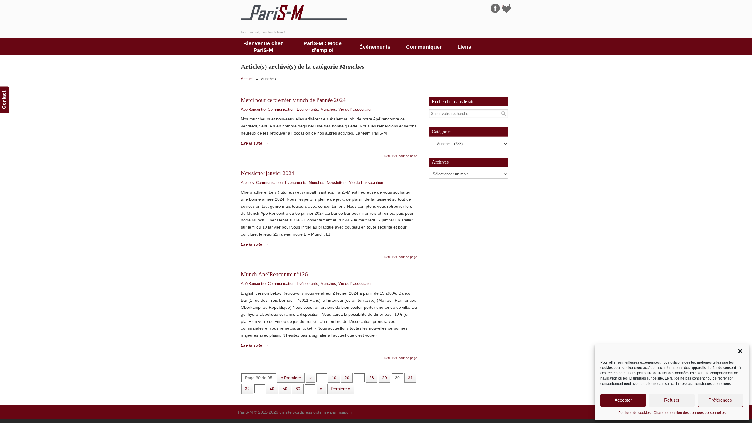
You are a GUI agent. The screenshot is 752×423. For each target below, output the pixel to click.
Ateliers (247, 182)
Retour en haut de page (400, 156)
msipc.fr (345, 412)
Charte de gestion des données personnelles (690, 413)
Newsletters (337, 182)
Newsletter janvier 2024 (267, 173)
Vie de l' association (355, 109)
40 (272, 388)
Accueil (247, 79)
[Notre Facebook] (495, 11)
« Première (291, 377)
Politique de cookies (634, 413)
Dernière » (340, 388)
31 (410, 377)
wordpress (303, 412)
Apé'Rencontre (253, 109)
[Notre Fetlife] (506, 11)
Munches (328, 109)
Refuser (671, 399)
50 (285, 388)
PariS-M (294, 13)
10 (334, 377)
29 (384, 377)
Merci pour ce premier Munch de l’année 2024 (293, 100)
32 (247, 388)
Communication (281, 109)
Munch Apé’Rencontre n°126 (274, 274)
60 (298, 388)
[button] (740, 351)
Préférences (720, 399)
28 (371, 377)
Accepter (623, 399)
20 (347, 377)
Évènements (307, 109)
